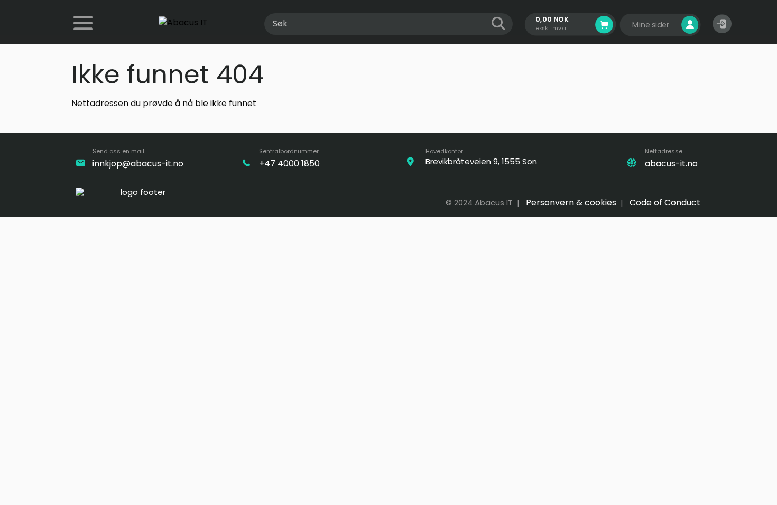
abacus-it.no (671, 163)
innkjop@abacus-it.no (137, 163)
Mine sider (651, 25)
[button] (722, 23)
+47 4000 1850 (289, 163)
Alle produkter (84, 30)
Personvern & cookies (571, 203)
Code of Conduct (665, 203)
